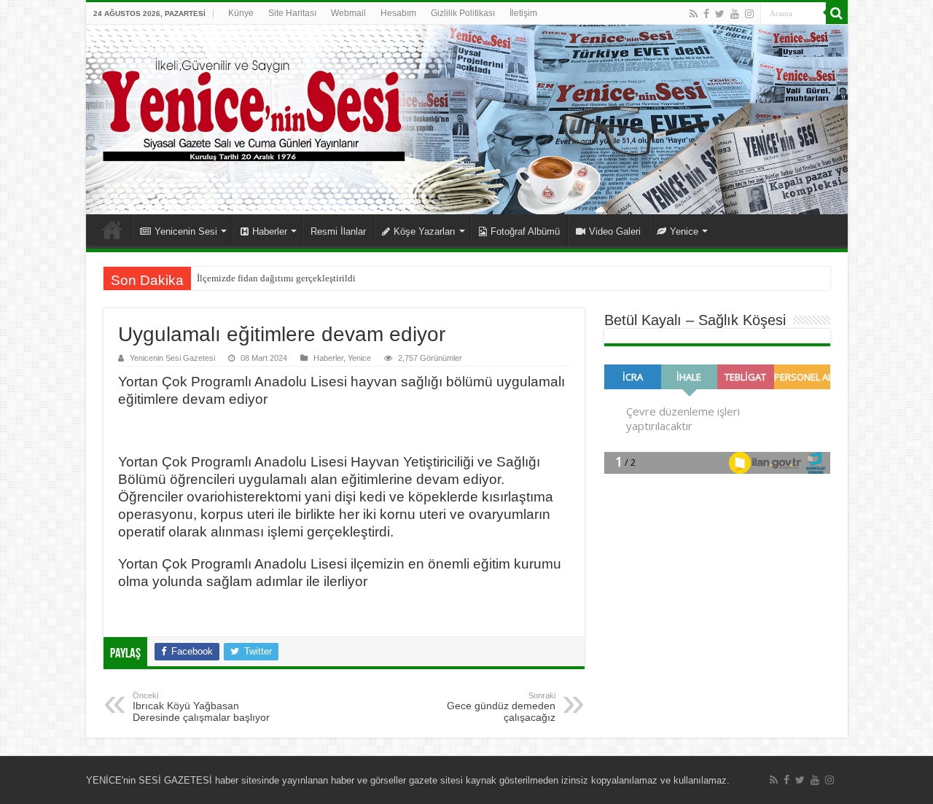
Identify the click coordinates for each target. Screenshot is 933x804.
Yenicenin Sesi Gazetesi (172, 358)
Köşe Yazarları (425, 231)
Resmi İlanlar (338, 231)
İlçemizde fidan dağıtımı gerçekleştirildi (276, 278)
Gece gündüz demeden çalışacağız (501, 707)
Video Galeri (615, 231)
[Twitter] (720, 14)
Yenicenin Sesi (186, 231)
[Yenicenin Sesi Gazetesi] (467, 119)
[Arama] (837, 13)
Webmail (348, 13)
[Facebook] (706, 14)
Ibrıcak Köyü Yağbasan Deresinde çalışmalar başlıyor (201, 707)
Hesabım (398, 13)
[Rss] (693, 14)
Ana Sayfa (112, 229)
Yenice (684, 231)
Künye (241, 13)
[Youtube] (735, 14)
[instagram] (749, 14)
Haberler (269, 231)
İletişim (523, 13)
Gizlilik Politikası (463, 13)
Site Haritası (292, 13)
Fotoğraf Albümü (525, 231)
